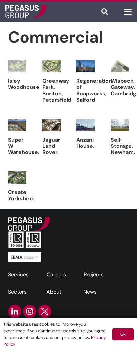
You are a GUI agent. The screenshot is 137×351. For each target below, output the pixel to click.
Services (18, 274)
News (90, 291)
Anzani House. (85, 142)
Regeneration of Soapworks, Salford (94, 90)
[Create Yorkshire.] (17, 177)
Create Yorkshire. (21, 195)
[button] (104, 11)
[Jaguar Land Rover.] (51, 125)
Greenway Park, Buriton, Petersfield (56, 90)
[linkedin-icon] (14, 311)
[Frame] (25, 11)
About (53, 291)
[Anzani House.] (85, 125)
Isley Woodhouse (23, 83)
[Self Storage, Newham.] (120, 125)
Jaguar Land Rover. (51, 146)
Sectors (17, 291)
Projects (94, 274)
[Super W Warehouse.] (17, 125)
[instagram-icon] (29, 311)
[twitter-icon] (44, 311)
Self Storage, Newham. (123, 146)
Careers (56, 274)
